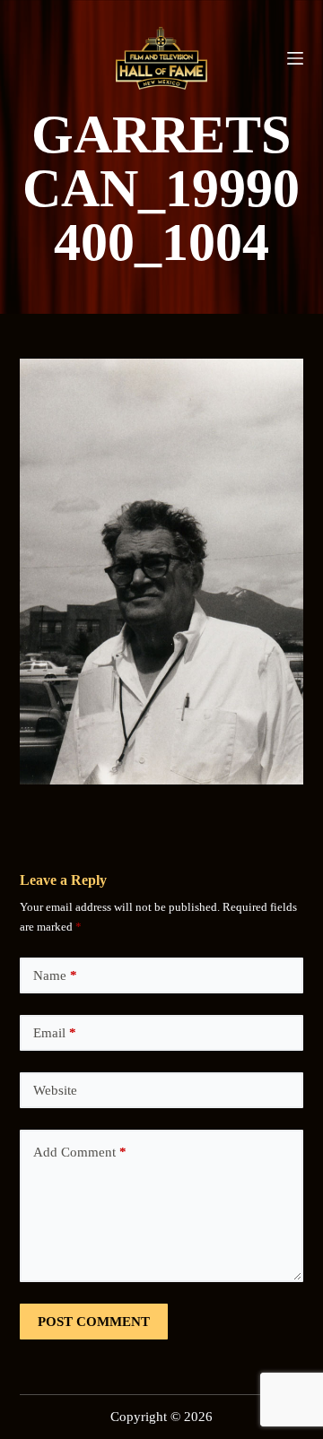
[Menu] (295, 58)
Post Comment (94, 1321)
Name (55, 975)
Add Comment (80, 1152)
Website (55, 1090)
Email (54, 1033)
